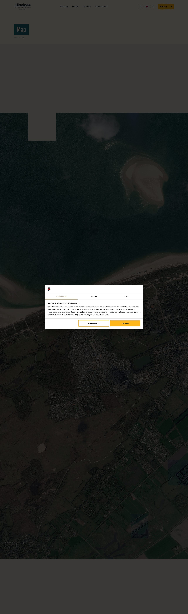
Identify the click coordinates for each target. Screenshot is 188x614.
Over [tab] (126, 296)
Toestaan (125, 323)
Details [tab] (94, 296)
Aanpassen (92, 323)
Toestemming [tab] (61, 296)
